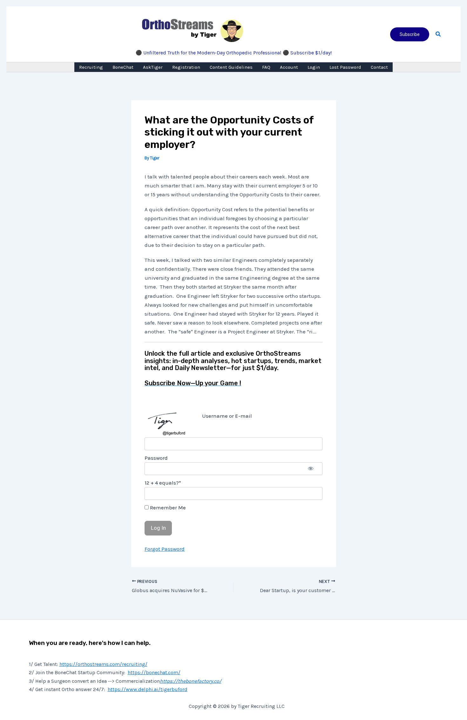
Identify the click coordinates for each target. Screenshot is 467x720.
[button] (409, 34)
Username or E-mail (227, 416)
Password (156, 458)
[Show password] (310, 468)
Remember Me (167, 507)
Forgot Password (165, 549)
